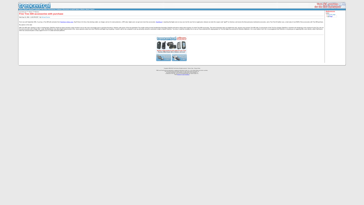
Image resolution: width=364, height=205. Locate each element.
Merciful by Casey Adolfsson (183, 74)
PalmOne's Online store (66, 22)
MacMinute (159, 22)
